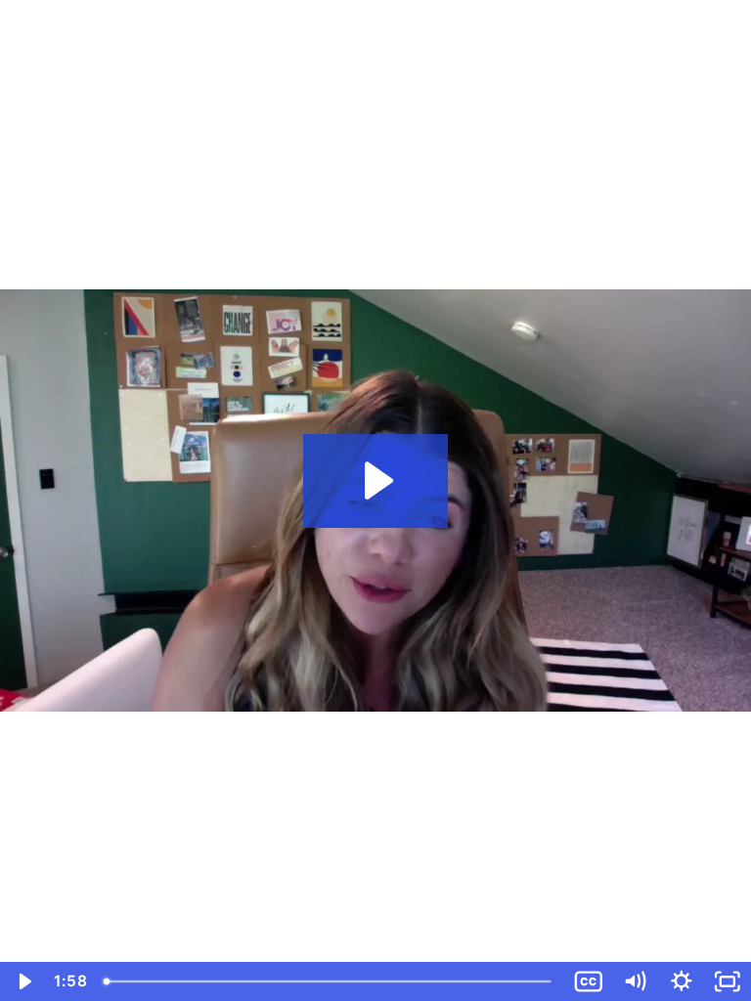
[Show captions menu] (588, 981)
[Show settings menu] (681, 981)
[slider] (330, 981)
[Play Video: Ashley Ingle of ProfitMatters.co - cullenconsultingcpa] (376, 480)
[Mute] (634, 981)
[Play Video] (23, 981)
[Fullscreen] (727, 981)
